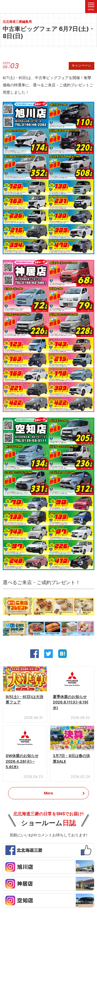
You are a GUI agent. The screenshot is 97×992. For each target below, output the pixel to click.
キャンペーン (81, 65)
